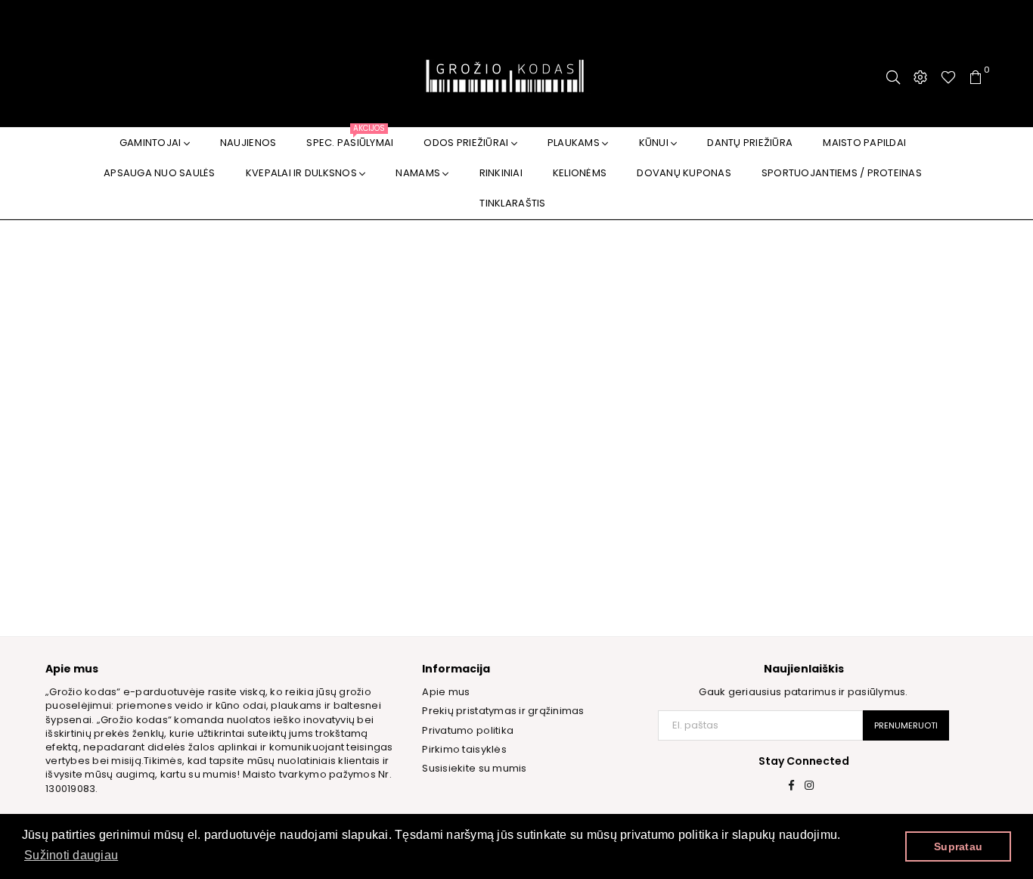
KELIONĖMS (579, 173)
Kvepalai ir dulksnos (302, 173)
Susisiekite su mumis (474, 768)
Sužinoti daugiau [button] (71, 855)
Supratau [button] (958, 846)
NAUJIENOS (248, 142)
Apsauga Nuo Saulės (160, 173)
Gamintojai (151, 142)
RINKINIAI (501, 173)
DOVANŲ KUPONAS (684, 173)
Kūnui (655, 142)
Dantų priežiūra (750, 142)
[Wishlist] (948, 77)
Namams (419, 173)
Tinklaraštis (512, 203)
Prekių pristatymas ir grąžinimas (503, 711)
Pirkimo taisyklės (464, 749)
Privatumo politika (467, 730)
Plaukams (575, 142)
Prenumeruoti (906, 725)
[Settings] (920, 77)
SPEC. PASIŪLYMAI (349, 139)
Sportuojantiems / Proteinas (842, 173)
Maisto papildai (864, 142)
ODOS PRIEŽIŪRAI (466, 142)
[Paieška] (893, 77)
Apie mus (446, 692)
